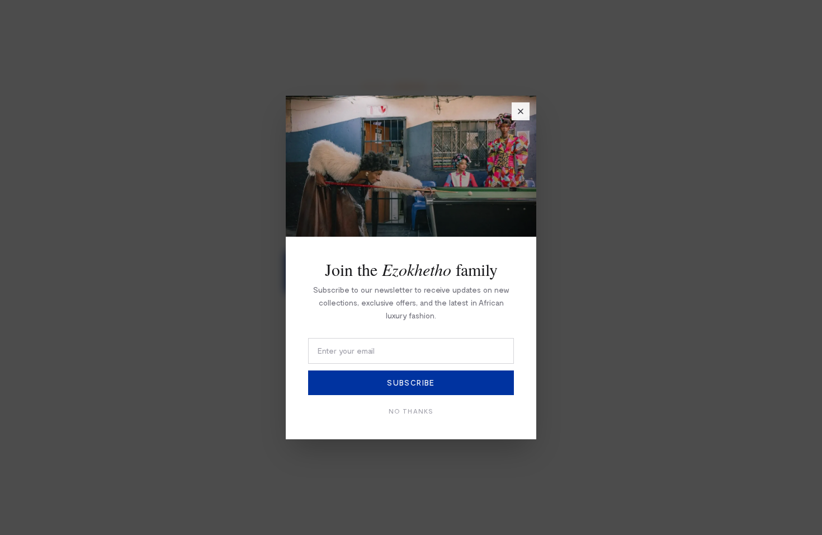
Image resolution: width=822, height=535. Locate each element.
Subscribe (411, 382)
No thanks (411, 411)
